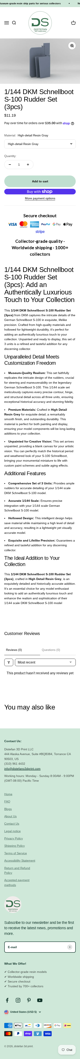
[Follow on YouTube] (40, 1000)
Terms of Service (15, 853)
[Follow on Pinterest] (29, 1000)
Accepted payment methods (16, 882)
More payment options (40, 198)
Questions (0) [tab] (51, 650)
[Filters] (8, 662)
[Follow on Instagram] (18, 1000)
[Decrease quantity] (9, 164)
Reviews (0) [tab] (14, 650)
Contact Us (11, 823)
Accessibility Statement (19, 860)
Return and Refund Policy (17, 870)
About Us (10, 816)
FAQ (7, 801)
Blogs (8, 809)
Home (8, 794)
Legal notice (12, 831)
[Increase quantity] (28, 164)
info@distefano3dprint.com (22, 768)
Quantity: (10, 156)
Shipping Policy (14, 845)
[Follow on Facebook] (7, 1000)
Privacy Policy (13, 838)
